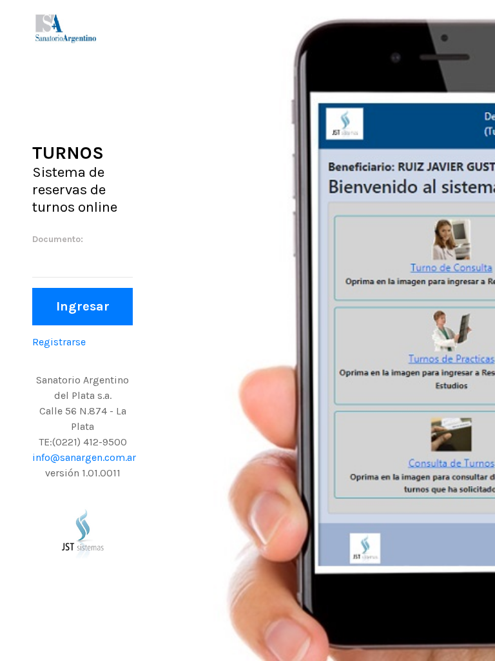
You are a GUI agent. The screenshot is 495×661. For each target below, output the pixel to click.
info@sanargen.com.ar (84, 457)
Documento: (57, 239)
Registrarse (59, 342)
